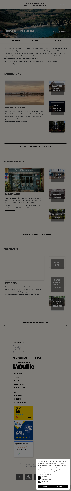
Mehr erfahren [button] (49, 474)
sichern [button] (45, 486)
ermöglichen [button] (60, 486)
